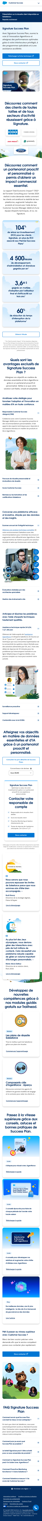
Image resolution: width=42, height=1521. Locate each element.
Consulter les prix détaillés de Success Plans (21, 761)
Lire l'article (10, 1318)
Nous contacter (20, 63)
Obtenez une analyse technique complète (18, 530)
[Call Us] (36, 1508)
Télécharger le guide (13, 1172)
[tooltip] (31, 768)
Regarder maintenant (9, 19)
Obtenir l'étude (21, 334)
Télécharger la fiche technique (19, 56)
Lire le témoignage (13, 905)
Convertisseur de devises (19, 768)
